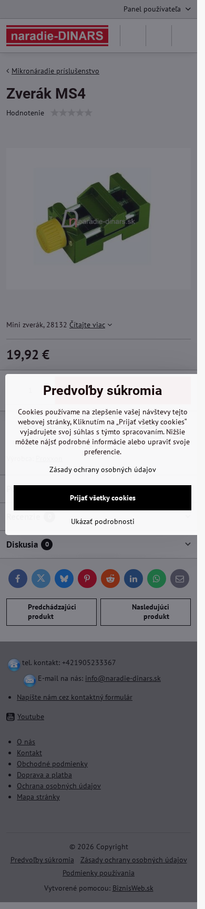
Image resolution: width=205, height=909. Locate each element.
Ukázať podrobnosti (103, 521)
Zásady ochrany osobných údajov (102, 469)
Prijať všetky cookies (103, 497)
